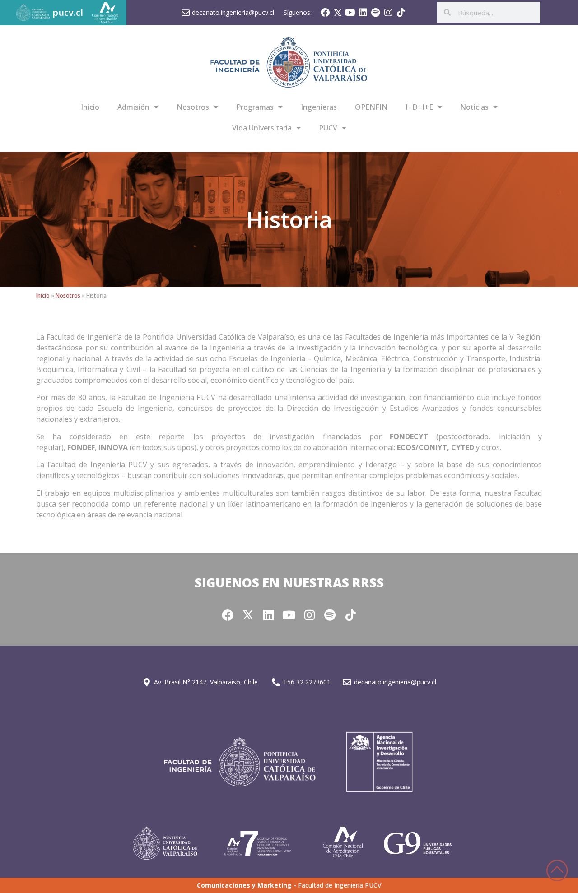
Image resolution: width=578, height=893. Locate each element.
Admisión (133, 107)
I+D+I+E (419, 107)
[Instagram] (388, 12)
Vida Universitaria (262, 128)
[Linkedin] (363, 12)
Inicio (90, 107)
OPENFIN (371, 107)
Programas (255, 107)
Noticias (474, 107)
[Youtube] (350, 12)
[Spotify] (375, 12)
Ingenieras (319, 107)
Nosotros (193, 107)
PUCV (328, 128)
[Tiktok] (401, 12)
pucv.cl (67, 12)
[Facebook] (325, 12)
